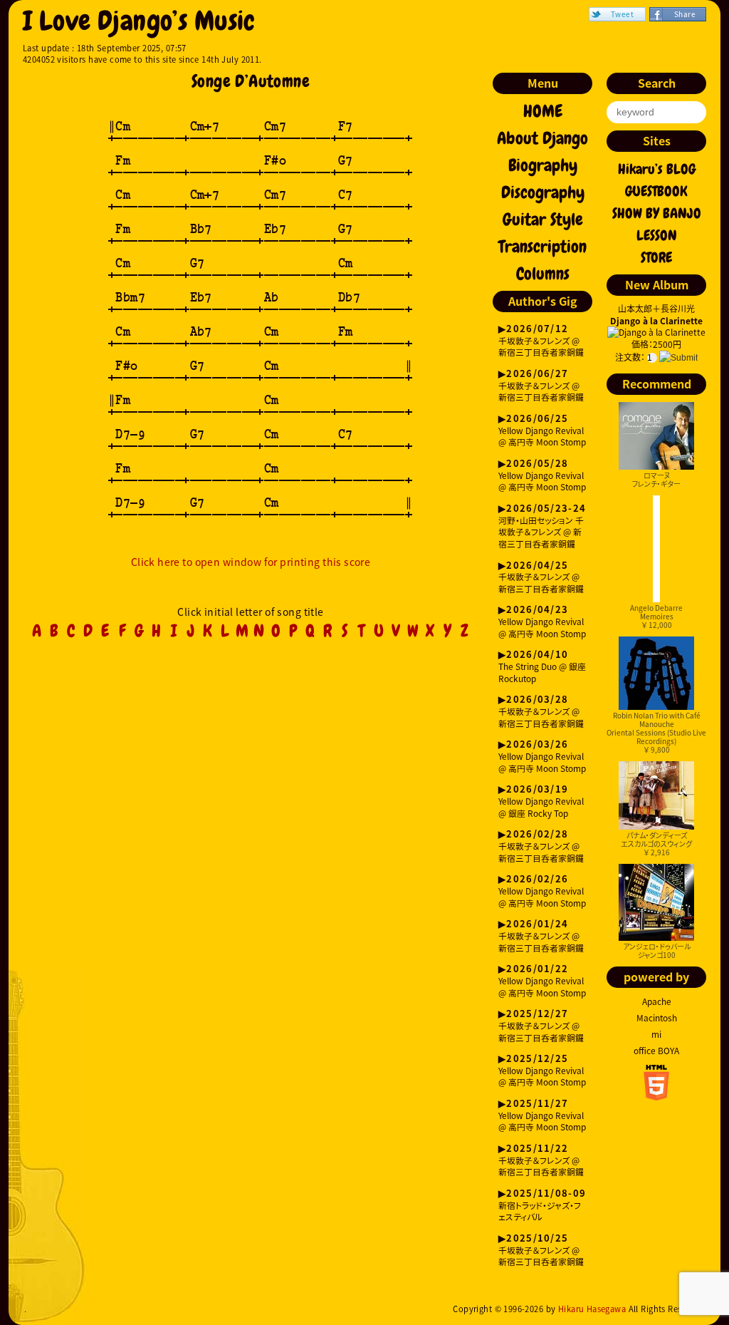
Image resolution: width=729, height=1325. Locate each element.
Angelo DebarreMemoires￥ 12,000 (656, 616)
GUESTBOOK (656, 191)
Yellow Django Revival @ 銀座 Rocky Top (541, 801)
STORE (656, 257)
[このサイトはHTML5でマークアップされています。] (656, 1096)
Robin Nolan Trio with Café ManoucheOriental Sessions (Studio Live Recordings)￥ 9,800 (656, 732)
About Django (542, 138)
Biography (542, 165)
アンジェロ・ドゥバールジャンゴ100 (657, 950)
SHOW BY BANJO (656, 213)
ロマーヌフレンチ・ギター (656, 479)
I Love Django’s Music (139, 21)
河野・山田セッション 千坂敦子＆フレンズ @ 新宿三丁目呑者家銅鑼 (542, 526)
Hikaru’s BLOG (657, 169)
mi (656, 1034)
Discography (542, 192)
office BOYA (656, 1050)
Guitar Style (543, 220)
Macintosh (656, 1017)
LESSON (656, 235)
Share (685, 14)
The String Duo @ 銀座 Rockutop (542, 666)
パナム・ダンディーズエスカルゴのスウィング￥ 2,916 (656, 843)
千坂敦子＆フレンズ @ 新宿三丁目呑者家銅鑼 (541, 341)
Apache (656, 1001)
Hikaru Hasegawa (592, 1309)
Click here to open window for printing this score (251, 562)
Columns (543, 274)
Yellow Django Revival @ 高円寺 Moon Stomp (542, 430)
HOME (542, 111)
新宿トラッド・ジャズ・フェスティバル (542, 1205)
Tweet (622, 14)
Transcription (542, 247)
